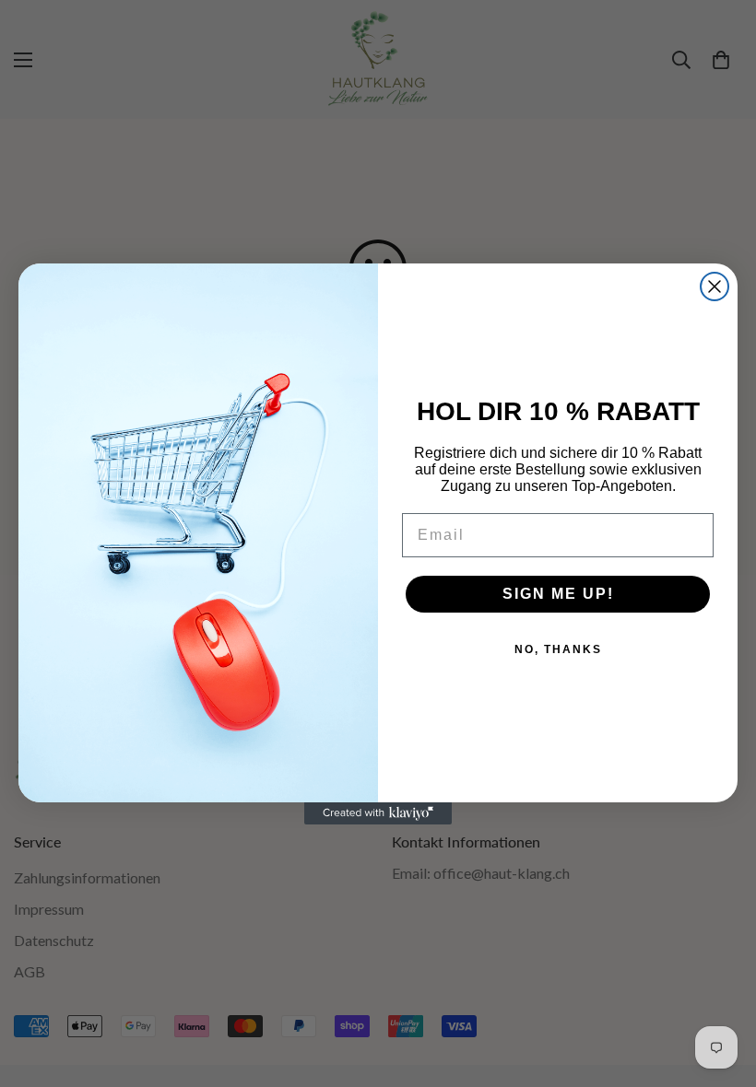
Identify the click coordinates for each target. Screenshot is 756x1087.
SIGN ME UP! (558, 594)
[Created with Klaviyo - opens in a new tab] (378, 813)
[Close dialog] (714, 286)
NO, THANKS (558, 649)
